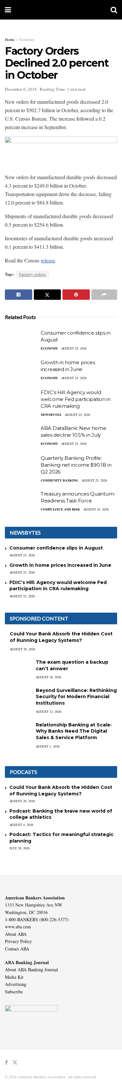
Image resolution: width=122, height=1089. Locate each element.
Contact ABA (17, 949)
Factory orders (32, 274)
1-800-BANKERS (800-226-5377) (37, 919)
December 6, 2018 (21, 89)
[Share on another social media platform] (104, 294)
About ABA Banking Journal (31, 969)
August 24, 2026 (96, 509)
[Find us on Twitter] (15, 1062)
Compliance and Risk (60, 509)
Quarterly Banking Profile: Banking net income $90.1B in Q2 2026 (76, 465)
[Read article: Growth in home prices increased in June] (21, 370)
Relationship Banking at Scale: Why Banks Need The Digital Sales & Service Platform (74, 731)
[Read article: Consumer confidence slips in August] (21, 341)
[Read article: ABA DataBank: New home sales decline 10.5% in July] (21, 436)
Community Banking (59, 480)
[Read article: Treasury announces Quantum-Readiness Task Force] (21, 502)
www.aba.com (18, 926)
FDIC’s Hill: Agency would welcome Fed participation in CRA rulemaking (76, 399)
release (48, 260)
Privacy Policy (18, 941)
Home (9, 39)
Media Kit (14, 977)
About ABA (16, 934)
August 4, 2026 (21, 824)
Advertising (15, 984)
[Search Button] (114, 10)
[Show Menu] (8, 10)
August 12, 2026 (48, 711)
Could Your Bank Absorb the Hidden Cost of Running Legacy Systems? (61, 637)
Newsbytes (51, 414)
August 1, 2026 (48, 746)
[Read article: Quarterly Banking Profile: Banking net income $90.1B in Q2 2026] (21, 466)
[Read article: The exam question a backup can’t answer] (18, 668)
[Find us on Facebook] (6, 1062)
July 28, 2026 (19, 848)
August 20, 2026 (22, 649)
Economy (27, 39)
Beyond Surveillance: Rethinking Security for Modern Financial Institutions (76, 696)
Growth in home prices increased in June (60, 565)
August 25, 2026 (74, 348)
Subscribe (14, 992)
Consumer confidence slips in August (56, 548)
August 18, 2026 (48, 677)
